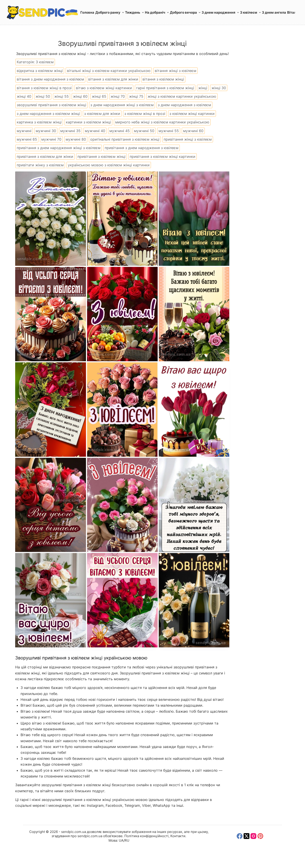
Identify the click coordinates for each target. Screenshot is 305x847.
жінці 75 (136, 96)
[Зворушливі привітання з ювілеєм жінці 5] (122, 314)
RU (127, 840)
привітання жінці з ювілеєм (188, 139)
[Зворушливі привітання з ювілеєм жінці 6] (194, 314)
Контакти (177, 836)
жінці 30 (218, 88)
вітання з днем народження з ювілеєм (50, 79)
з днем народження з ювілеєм (184, 105)
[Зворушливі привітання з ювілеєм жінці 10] (50, 505)
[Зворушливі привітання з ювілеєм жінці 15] (194, 600)
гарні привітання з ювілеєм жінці (165, 88)
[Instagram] (253, 836)
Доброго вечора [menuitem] (183, 12)
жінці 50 (43, 96)
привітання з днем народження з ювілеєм (141, 148)
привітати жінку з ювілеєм (40, 165)
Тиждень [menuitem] (132, 12)
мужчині (24, 131)
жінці (202, 88)
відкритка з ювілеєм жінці (40, 70)
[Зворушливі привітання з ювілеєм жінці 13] (194, 505)
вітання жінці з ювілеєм (175, 70)
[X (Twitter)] (246, 836)
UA (121, 840)
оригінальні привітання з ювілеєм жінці (124, 139)
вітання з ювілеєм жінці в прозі (44, 88)
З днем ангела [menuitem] (274, 12)
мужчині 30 (46, 131)
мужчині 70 (51, 139)
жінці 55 (61, 96)
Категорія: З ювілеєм (35, 62)
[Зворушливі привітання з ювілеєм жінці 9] (194, 409)
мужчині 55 (169, 131)
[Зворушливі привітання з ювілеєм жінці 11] (122, 505)
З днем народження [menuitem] (218, 12)
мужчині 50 (144, 131)
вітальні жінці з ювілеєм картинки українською (108, 70)
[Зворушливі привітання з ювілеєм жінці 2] (122, 218)
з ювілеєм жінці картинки (192, 113)
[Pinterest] (260, 836)
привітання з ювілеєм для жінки (45, 156)
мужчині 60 (193, 131)
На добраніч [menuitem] (155, 12)
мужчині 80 (76, 139)
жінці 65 (99, 96)
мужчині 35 (70, 131)
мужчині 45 (119, 131)
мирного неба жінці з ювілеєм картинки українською (162, 122)
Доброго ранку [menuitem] (107, 12)
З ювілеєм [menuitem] (248, 12)
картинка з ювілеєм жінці (39, 122)
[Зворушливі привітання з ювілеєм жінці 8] (122, 409)
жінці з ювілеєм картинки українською (182, 96)
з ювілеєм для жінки (102, 113)
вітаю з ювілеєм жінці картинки (104, 88)
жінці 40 (24, 96)
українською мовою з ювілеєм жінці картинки (109, 165)
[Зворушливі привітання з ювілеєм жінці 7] (50, 409)
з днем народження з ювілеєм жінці (48, 113)
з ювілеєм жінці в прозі (144, 113)
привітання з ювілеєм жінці (101, 156)
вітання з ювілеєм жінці (163, 79)
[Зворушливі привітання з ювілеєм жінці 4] (50, 314)
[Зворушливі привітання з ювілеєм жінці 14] (122, 600)
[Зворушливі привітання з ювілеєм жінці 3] (194, 218)
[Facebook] (239, 836)
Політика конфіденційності (146, 836)
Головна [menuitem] (87, 12)
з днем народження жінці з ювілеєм (122, 105)
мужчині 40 (95, 131)
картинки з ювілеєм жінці (88, 122)
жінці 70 (118, 96)
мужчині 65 (27, 139)
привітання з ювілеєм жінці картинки (162, 156)
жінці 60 (80, 96)
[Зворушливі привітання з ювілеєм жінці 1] (50, 218)
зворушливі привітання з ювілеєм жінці (51, 105)
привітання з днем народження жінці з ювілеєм (58, 148)
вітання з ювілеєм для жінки (113, 79)
